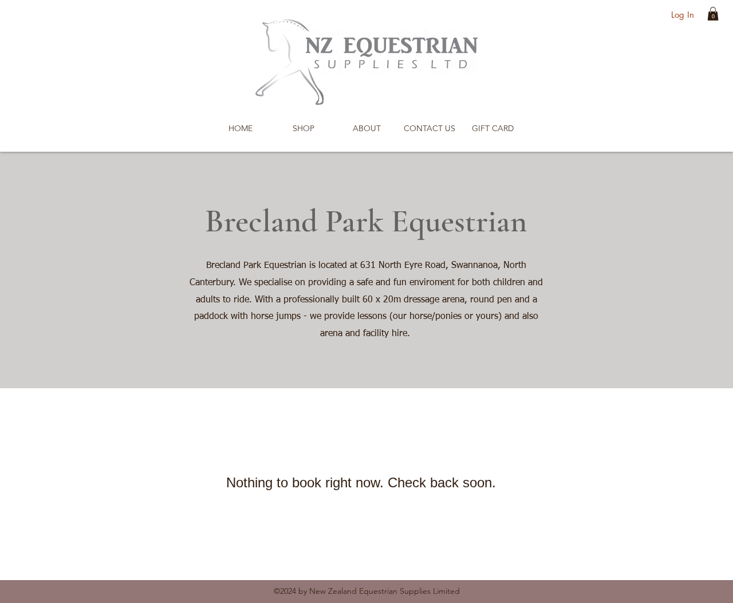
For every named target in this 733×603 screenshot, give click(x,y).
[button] (713, 14)
